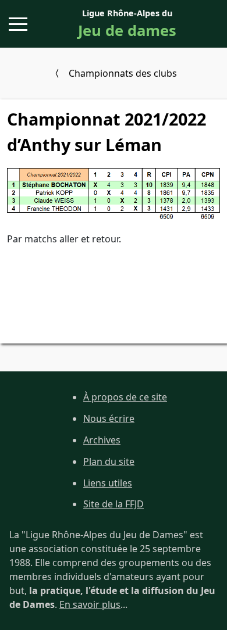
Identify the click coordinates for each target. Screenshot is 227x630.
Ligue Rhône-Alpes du (127, 24)
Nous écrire (108, 418)
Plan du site (108, 461)
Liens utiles (107, 483)
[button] (18, 24)
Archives (101, 440)
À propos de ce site (125, 397)
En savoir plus (89, 604)
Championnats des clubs (123, 73)
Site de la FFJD (113, 503)
